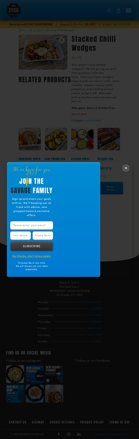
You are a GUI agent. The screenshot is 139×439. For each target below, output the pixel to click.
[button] (126, 168)
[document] (69, 219)
